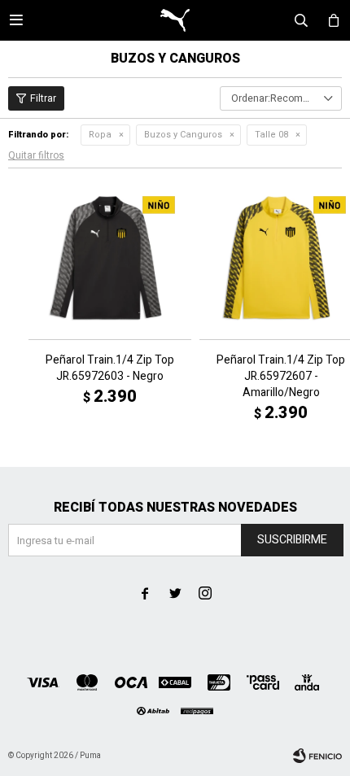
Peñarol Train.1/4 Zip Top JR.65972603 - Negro (110, 368)
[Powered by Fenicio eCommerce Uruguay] (317, 755)
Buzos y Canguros (183, 135)
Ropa (100, 135)
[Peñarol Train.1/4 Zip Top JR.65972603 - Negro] (109, 258)
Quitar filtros (36, 155)
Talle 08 (271, 135)
